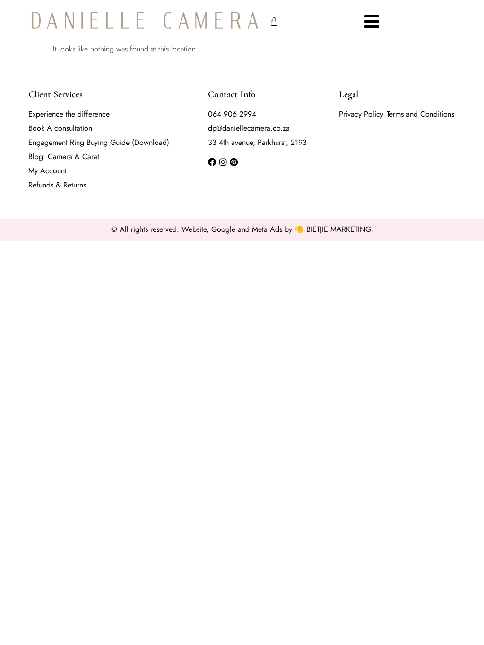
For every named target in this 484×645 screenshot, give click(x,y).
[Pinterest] (234, 162)
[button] (371, 21)
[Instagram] (223, 162)
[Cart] (274, 22)
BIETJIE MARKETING (338, 229)
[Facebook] (212, 162)
